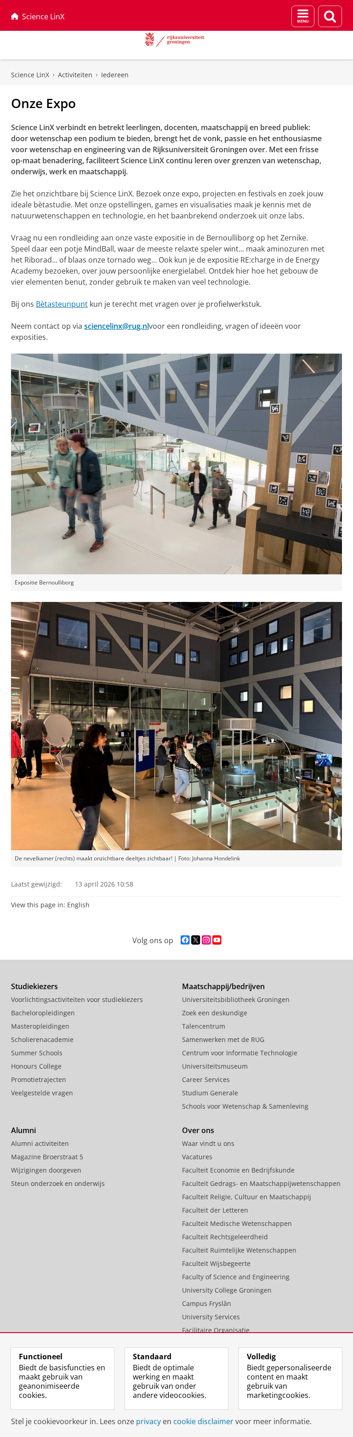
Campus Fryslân (206, 1303)
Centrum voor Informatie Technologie (239, 1052)
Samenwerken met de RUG (223, 1039)
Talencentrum (203, 1026)
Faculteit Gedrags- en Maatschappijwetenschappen (261, 1183)
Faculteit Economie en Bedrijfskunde (238, 1170)
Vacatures (197, 1156)
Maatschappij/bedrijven (223, 986)
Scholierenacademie (42, 1039)
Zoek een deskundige (214, 1012)
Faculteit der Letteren (215, 1210)
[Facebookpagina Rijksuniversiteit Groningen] (185, 940)
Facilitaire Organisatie (216, 1330)
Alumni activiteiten (40, 1143)
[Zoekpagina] (330, 16)
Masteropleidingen (40, 1026)
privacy (148, 1421)
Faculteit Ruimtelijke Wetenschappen (239, 1250)
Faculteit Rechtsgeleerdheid (225, 1236)
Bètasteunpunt (62, 304)
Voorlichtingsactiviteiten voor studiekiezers (77, 999)
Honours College (36, 1066)
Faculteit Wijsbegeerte (216, 1263)
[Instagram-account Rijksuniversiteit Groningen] (206, 940)
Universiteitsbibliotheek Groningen (236, 999)
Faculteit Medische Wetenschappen (237, 1223)
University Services (211, 1316)
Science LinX (43, 16)
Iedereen (115, 74)
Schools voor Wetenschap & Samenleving (245, 1106)
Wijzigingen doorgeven (46, 1170)
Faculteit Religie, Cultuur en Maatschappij (246, 1196)
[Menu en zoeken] (302, 16)
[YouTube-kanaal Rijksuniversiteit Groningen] (216, 940)
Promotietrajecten (38, 1079)
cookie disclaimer (203, 1421)
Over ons (198, 1130)
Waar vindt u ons (208, 1143)
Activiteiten (75, 74)
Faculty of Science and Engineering (236, 1276)
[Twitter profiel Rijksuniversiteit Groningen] (195, 940)
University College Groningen (227, 1290)
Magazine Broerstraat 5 (47, 1156)
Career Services (206, 1079)
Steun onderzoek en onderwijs (58, 1183)
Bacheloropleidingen (43, 1012)
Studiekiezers (34, 986)
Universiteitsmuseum (215, 1066)
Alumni (23, 1130)
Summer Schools (37, 1052)
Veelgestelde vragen (42, 1092)
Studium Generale (210, 1092)
